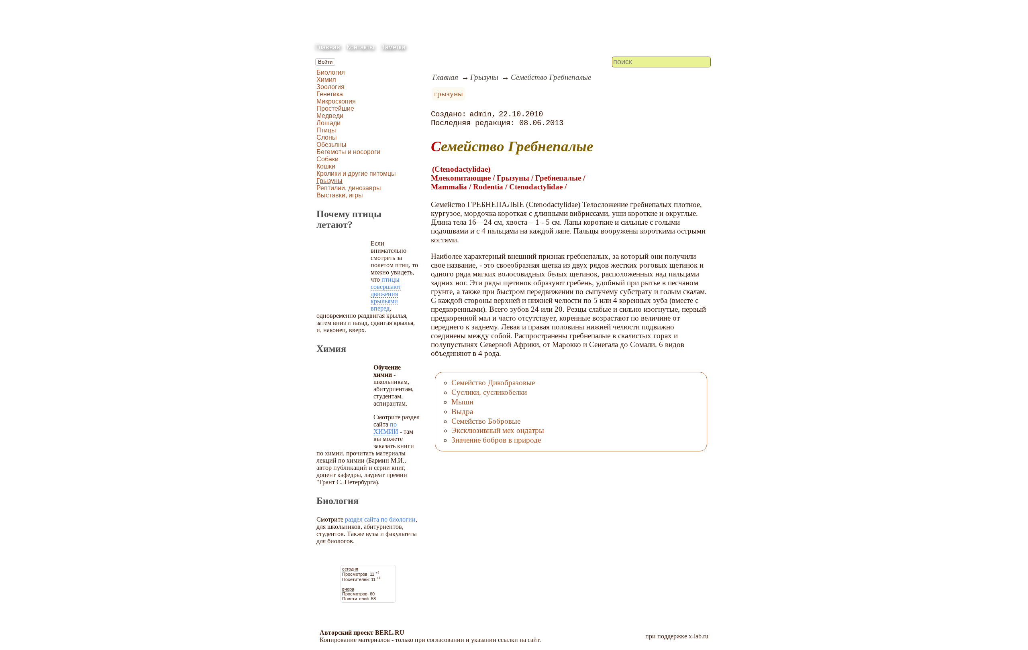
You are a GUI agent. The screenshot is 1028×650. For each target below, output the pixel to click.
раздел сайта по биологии (380, 519)
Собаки (327, 159)
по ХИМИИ (385, 428)
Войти (325, 62)
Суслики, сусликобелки (489, 392)
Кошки (325, 166)
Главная (327, 47)
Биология (330, 72)
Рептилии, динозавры (348, 188)
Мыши (462, 402)
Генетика (329, 94)
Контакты (360, 47)
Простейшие (335, 108)
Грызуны (329, 180)
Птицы (326, 130)
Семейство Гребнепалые (551, 77)
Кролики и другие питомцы (356, 173)
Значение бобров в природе (496, 440)
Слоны (326, 137)
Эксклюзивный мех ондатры (497, 430)
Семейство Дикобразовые (493, 382)
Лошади (328, 123)
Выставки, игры (339, 195)
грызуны (448, 93)
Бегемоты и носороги (348, 151)
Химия (326, 79)
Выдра (462, 411)
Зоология (330, 86)
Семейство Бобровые (485, 421)
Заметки (393, 47)
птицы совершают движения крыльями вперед (386, 294)
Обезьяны (331, 144)
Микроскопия (336, 101)
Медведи (329, 115)
